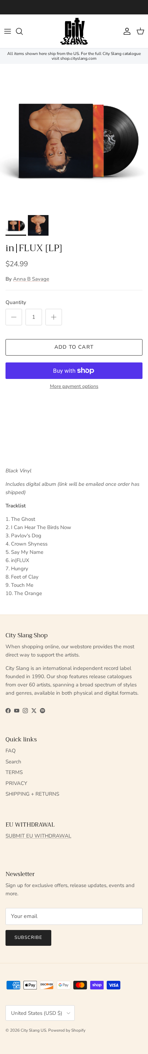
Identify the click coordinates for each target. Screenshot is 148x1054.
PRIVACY (16, 783)
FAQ (11, 750)
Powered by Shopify (66, 1030)
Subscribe (28, 937)
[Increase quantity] (53, 317)
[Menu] (7, 31)
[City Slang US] (74, 31)
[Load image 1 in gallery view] (74, 138)
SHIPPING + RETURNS (32, 793)
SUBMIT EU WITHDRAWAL (38, 835)
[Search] (22, 31)
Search (13, 761)
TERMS (14, 772)
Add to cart (74, 347)
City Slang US (33, 1030)
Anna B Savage (31, 279)
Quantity (16, 302)
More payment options (74, 387)
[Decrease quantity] (14, 317)
